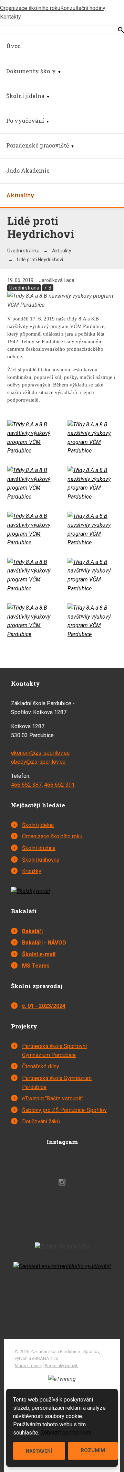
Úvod (13, 46)
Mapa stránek (28, 1365)
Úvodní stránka (23, 250)
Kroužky (31, 871)
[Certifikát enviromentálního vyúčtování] (62, 1266)
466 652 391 (59, 785)
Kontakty (10, 16)
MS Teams (36, 965)
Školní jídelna (25, 95)
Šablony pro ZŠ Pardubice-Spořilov (64, 1110)
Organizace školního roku (30, 8)
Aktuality (20, 195)
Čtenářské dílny (40, 1066)
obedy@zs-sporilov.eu (38, 762)
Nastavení (39, 1451)
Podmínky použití (62, 1365)
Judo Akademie (28, 170)
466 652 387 (26, 785)
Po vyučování (25, 120)
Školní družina (38, 848)
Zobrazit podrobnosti (66, 1432)
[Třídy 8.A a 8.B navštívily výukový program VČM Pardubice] (31, 450)
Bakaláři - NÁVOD (44, 942)
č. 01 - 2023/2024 (43, 1006)
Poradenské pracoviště (37, 145)
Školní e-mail (38, 954)
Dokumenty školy (31, 71)
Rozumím (93, 1450)
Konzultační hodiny (82, 8)
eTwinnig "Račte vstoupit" (52, 1098)
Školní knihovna (40, 860)
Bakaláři (32, 931)
